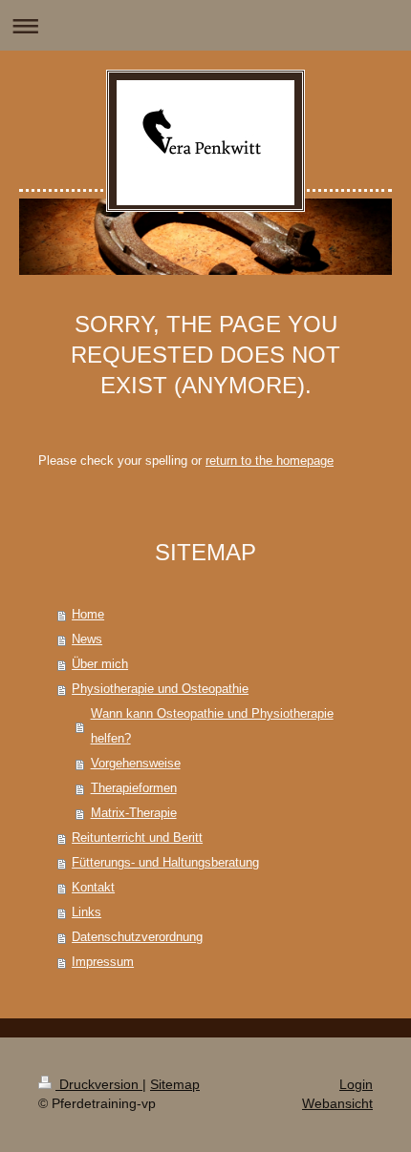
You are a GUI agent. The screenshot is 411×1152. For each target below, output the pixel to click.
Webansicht (337, 1103)
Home (88, 614)
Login (356, 1084)
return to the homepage (270, 460)
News (87, 639)
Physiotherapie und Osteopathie (160, 688)
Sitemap (175, 1084)
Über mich (100, 664)
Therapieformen (134, 788)
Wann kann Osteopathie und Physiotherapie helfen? (212, 725)
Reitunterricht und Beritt (137, 837)
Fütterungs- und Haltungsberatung (165, 862)
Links (86, 912)
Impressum (103, 961)
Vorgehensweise (136, 763)
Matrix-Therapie (134, 813)
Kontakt (93, 887)
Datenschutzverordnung (137, 937)
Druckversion (98, 1084)
